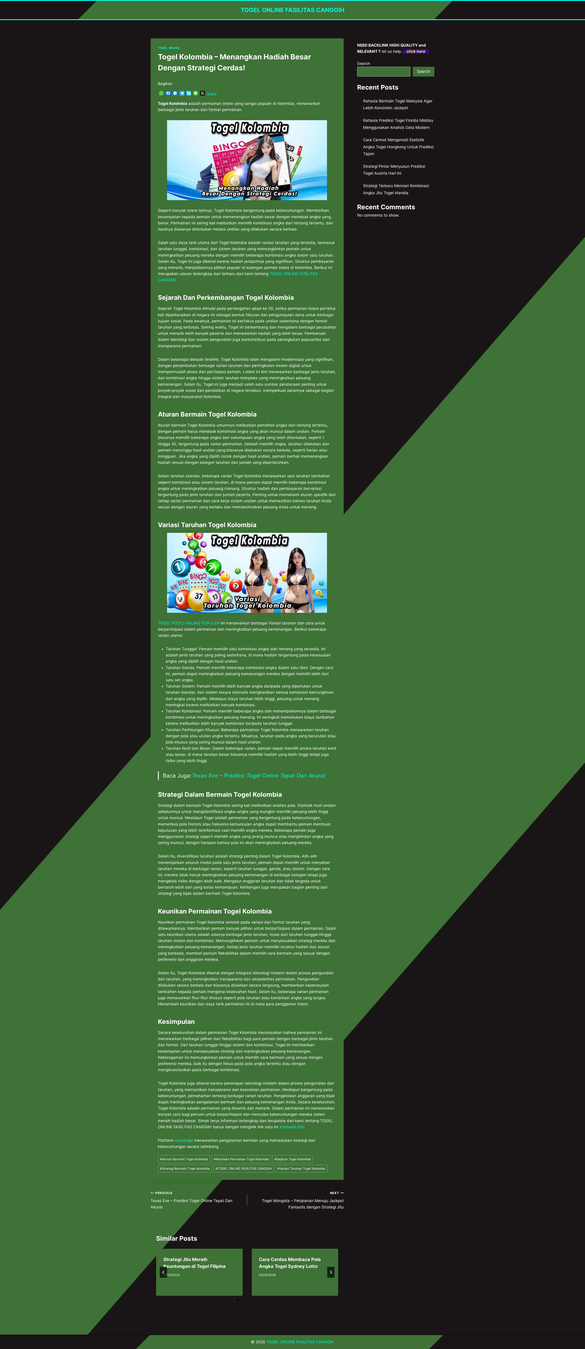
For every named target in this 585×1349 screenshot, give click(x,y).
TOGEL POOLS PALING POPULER (189, 623)
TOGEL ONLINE (168, 48)
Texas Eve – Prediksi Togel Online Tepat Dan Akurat (259, 775)
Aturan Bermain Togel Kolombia (184, 1159)
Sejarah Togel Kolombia (292, 1159)
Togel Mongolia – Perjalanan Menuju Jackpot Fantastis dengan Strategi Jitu (302, 1200)
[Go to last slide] (163, 1272)
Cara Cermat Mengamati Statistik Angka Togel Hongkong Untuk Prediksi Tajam (398, 147)
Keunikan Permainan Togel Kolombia (241, 1159)
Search (363, 63)
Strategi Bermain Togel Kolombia (185, 1168)
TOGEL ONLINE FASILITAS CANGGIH (243, 1168)
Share (212, 94)
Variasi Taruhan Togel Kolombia (301, 1168)
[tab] (238, 1300)
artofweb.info (291, 1127)
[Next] (331, 1272)
